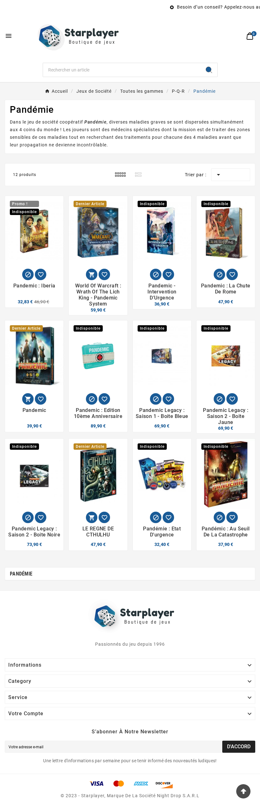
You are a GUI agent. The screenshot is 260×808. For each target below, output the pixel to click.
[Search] (209, 69)
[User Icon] (236, 36)
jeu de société (43, 122)
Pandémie (21, 574)
